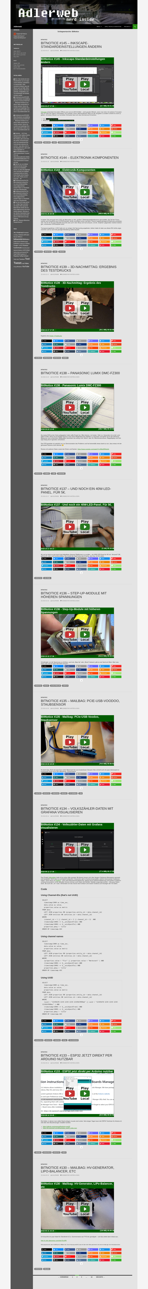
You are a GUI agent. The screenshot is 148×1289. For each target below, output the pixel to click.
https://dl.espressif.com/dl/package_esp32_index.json (60, 1128)
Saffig (21, 256)
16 (91, 1277)
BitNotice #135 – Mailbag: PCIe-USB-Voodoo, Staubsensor (80, 702)
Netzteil (24, 252)
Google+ (16, 245)
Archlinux (16, 234)
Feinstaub (55, 793)
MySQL (65, 1040)
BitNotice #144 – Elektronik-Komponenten (80, 157)
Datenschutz (17, 241)
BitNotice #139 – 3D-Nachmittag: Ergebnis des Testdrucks (78, 268)
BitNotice (44, 39)
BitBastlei (38, 251)
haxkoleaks (18, 248)
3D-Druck (38, 357)
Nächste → (100, 1277)
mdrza (15, 252)
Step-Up (65, 685)
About (98, 26)
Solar (15, 60)
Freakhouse (22, 243)
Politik (18, 254)
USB (81, 793)
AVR (25, 235)
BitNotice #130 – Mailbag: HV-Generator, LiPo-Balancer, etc (77, 1169)
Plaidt (15, 254)
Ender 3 (65, 357)
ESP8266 (16, 243)
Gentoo (27, 243)
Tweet (17, 263)
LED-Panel (47, 578)
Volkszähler (52, 877)
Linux (54, 142)
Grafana (58, 880)
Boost (46, 685)
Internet (16, 250)
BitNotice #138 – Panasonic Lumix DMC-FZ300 (80, 373)
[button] (46, 125)
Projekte (127, 26)
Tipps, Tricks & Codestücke (113, 26)
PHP (27, 252)
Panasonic (61, 473)
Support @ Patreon (21, 34)
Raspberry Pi (23, 254)
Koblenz (20, 250)
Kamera (46, 473)
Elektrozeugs (24, 241)
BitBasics (20, 236)
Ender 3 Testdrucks (56, 336)
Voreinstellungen (65, 142)
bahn (27, 235)
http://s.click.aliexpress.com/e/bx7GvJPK (54, 1240)
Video (26, 263)
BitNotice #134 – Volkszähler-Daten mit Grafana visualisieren (77, 810)
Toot (27, 258)
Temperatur (16, 48)
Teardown (22, 259)
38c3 (15, 232)
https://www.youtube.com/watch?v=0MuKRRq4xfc (93, 449)
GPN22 (20, 245)
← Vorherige (63, 1277)
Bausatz (16, 236)
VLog (15, 266)
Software (25, 256)
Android (26, 232)
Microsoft (19, 252)
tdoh (18, 259)
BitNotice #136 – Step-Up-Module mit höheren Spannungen (74, 595)
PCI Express (73, 793)
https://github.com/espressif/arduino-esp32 (56, 1126)
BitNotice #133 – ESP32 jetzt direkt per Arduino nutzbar (76, 1057)
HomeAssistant (25, 247)
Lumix (53, 473)
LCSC (55, 251)
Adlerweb (18, 27)
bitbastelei (47, 357)
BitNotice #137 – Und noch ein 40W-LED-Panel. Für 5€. (76, 490)
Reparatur (16, 256)
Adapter (38, 793)
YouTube (25, 266)
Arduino (38, 1152)
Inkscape (44, 112)
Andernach (20, 232)
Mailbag (62, 251)
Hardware (25, 245)
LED (24, 250)
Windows (76, 142)
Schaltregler (55, 685)
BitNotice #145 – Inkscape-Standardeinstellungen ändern (71, 45)
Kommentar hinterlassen (70, 50)
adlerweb (55, 50)
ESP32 (64, 1152)
